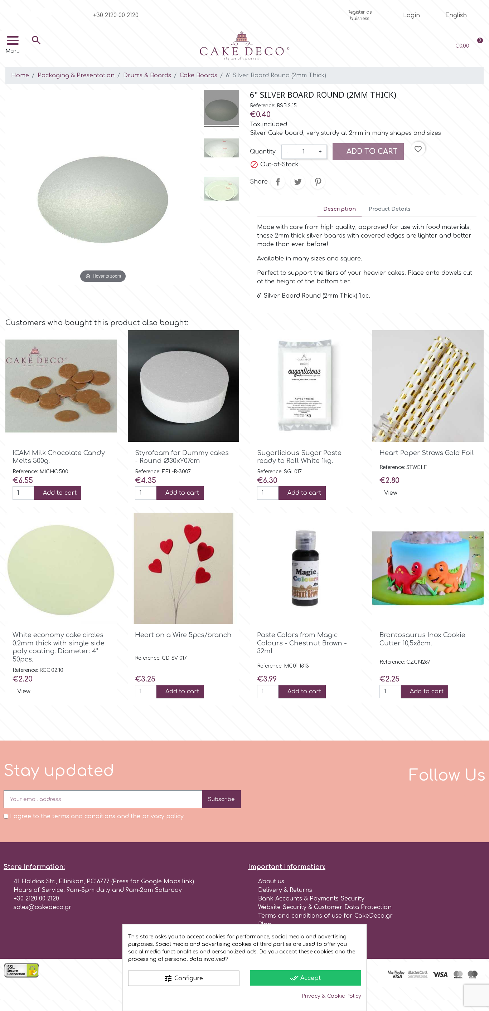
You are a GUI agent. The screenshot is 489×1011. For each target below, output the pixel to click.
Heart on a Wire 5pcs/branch (183, 635)
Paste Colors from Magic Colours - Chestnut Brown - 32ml (302, 643)
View (390, 493)
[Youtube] (36, 12)
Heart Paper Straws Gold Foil (426, 452)
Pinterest (318, 182)
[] (36, 51)
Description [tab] (339, 209)
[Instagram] (24, 12)
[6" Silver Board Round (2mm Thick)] (221, 108)
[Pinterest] (48, 12)
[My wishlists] (413, 46)
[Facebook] (12, 12)
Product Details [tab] (390, 209)
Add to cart (371, 151)
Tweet (298, 182)
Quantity (263, 151)
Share (278, 182)
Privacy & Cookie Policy (331, 996)
